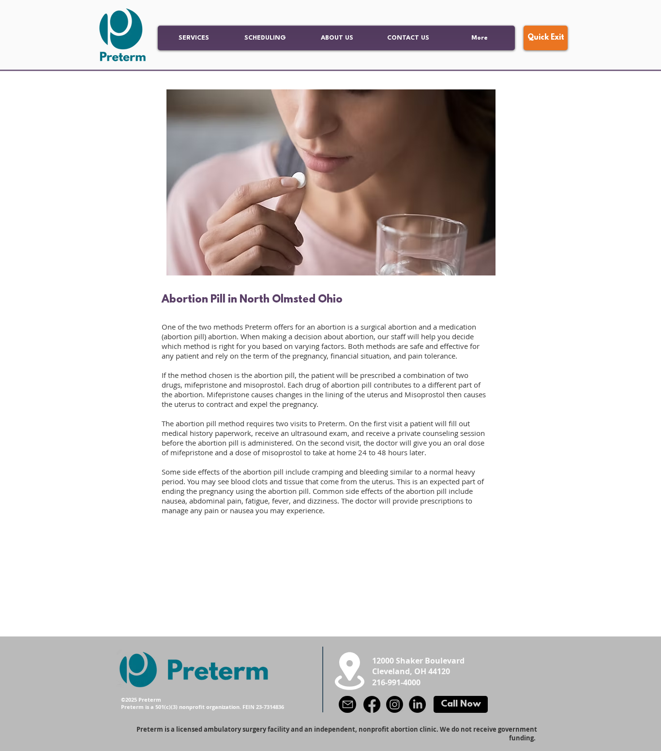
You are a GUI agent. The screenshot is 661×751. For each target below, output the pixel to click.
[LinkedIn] (417, 704)
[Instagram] (394, 704)
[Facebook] (371, 704)
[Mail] (347, 704)
